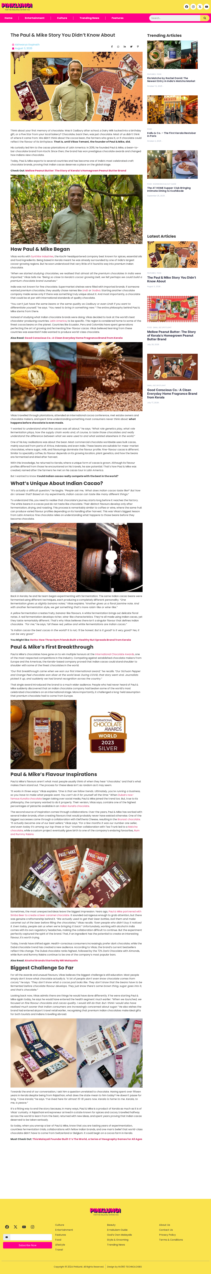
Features (117, 18)
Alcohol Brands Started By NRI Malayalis (51, 960)
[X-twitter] (200, 7)
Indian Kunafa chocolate (74, 806)
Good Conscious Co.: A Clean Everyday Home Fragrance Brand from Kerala (74, 338)
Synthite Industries (42, 256)
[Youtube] (206, 7)
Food (159, 74)
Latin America (58, 321)
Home (8, 18)
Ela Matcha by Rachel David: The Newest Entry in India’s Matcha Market (171, 79)
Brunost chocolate (129, 819)
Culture (62, 18)
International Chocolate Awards (114, 654)
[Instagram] (193, 7)
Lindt (85, 290)
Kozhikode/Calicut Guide (164, 184)
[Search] (204, 18)
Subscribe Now (27, 1245)
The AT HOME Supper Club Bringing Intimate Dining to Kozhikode (169, 189)
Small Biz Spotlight (162, 327)
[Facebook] (187, 7)
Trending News (89, 18)
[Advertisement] (105, 1175)
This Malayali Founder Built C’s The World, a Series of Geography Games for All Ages (87, 1139)
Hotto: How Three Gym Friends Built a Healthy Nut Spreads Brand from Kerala (80, 640)
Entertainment (34, 18)
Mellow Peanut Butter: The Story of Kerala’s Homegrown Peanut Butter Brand (75, 170)
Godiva (96, 290)
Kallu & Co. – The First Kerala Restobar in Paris (171, 134)
